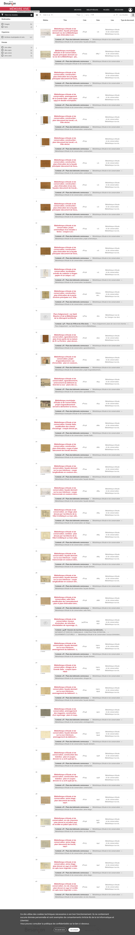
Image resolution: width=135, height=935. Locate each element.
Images (7, 24)
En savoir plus (60, 930)
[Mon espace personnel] (130, 10)
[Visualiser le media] (45, 32)
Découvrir (119, 10)
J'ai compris (74, 930)
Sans (6, 27)
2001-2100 (8, 56)
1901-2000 (8, 53)
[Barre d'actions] (133, 15)
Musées (106, 10)
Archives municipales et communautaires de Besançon (23, 37)
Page (78, 15)
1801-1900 (7, 50)
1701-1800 (7, 47)
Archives (77, 10)
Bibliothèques (92, 10)
